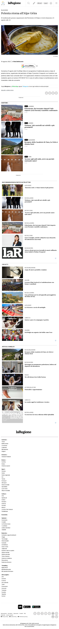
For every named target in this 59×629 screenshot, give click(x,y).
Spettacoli (4, 498)
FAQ (25, 613)
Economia (4, 514)
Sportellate (4, 486)
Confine (4, 462)
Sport (3, 469)
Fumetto (4, 592)
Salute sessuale (6, 554)
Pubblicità (3, 615)
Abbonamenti (4, 613)
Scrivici (3, 596)
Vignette (4, 594)
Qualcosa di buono (6, 562)
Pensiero (4, 501)
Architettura (5, 544)
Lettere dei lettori (6, 527)
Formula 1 (4, 481)
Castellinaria (5, 511)
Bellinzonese (5, 443)
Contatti (21, 613)
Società (4, 505)
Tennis (3, 479)
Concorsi (4, 588)
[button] (35, 613)
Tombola (4, 590)
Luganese (4, 447)
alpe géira (3, 90)
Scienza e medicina (7, 558)
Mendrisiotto (5, 449)
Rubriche (4, 533)
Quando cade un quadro (8, 550)
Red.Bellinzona (18, 61)
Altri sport (4, 482)
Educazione (5, 560)
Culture (4, 494)
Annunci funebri (9, 615)
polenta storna (9, 90)
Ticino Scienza (5, 556)
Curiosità (4, 543)
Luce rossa (4, 488)
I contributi (4, 526)
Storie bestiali (5, 541)
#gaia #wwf (5, 567)
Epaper (45, 3)
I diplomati (4, 548)
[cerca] (28, 3)
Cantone (4, 439)
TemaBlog (5, 565)
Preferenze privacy (23, 616)
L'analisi (4, 522)
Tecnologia (4, 539)
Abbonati (40, 3)
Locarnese (4, 445)
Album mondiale (6, 490)
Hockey (4, 471)
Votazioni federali (6, 456)
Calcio (3, 473)
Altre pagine (5, 574)
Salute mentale (5, 552)
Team (3, 584)
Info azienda (5, 582)
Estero (4, 460)
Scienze (4, 503)
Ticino (3, 441)
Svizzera (4, 454)
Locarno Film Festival (7, 509)
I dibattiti (4, 529)
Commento (4, 520)
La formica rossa (6, 524)
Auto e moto (5, 546)
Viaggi (3, 537)
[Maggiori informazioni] (37, 66)
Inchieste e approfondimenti (9, 535)
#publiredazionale (6, 569)
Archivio (4, 578)
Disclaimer (10, 613)
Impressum (16, 613)
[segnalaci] (34, 3)
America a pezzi (6, 466)
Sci (2, 477)
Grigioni (3, 451)
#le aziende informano (7, 571)
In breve (4, 580)
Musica (3, 507)
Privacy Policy (5, 616)
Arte (3, 496)
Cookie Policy (13, 616)
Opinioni (4, 518)
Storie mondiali (5, 484)
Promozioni (5, 586)
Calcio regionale (6, 475)
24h (3, 576)
